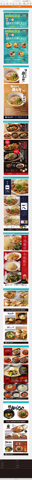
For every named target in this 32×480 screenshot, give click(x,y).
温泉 (1, 460)
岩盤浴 (17, 460)
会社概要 (18, 467)
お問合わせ (2, 467)
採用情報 (18, 465)
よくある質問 (2, 465)
